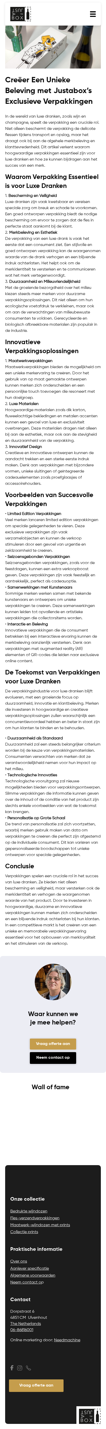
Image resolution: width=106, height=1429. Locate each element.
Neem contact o (25, 1282)
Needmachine (67, 1340)
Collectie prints (24, 1232)
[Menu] (93, 14)
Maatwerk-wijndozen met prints (40, 1225)
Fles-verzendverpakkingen (34, 1218)
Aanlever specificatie (29, 1269)
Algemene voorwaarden (32, 1276)
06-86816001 (21, 1330)
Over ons (18, 1261)
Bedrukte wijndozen (28, 1211)
